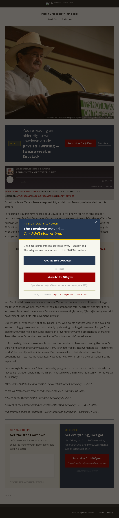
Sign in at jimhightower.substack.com (69, 294)
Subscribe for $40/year (59, 277)
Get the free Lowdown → (59, 260)
